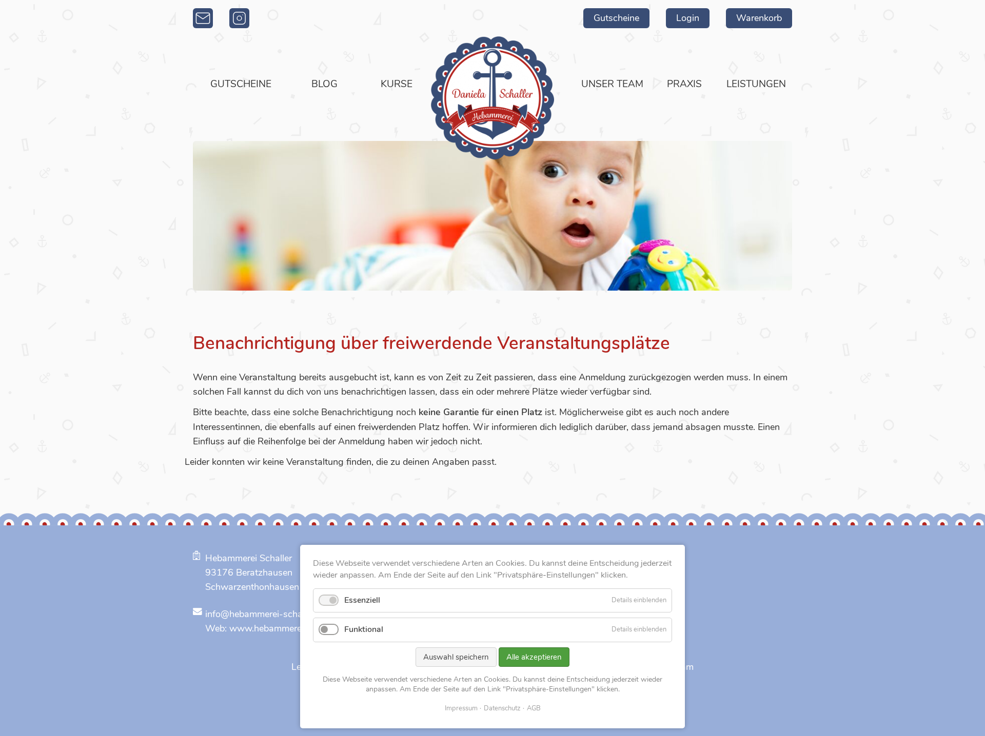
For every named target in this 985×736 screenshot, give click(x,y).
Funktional (363, 629)
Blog (324, 84)
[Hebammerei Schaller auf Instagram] (239, 18)
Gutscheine (616, 18)
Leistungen (756, 84)
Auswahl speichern (456, 657)
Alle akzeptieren (534, 657)
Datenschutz (502, 708)
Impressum (461, 708)
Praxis (684, 84)
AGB (534, 708)
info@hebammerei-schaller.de (265, 614)
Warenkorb (759, 18)
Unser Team (612, 84)
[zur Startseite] (492, 97)
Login (687, 18)
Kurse (396, 84)
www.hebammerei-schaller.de (290, 628)
